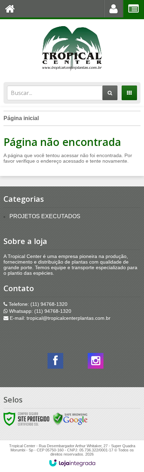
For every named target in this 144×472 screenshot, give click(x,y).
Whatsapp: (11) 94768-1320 (39, 311)
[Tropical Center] (72, 49)
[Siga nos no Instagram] (95, 363)
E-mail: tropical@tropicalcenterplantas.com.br (59, 318)
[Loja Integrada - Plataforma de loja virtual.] (72, 463)
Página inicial (21, 118)
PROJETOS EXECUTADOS (44, 216)
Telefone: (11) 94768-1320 (37, 304)
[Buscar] (109, 93)
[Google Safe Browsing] (70, 418)
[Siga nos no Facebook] (55, 363)
